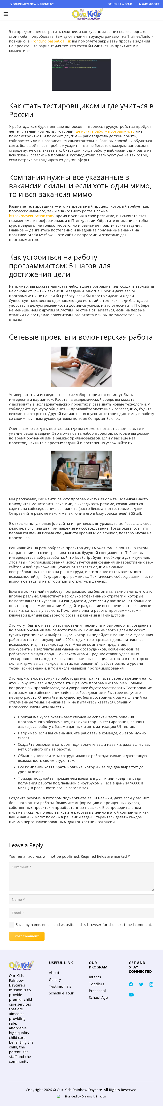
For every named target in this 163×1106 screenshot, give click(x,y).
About (54, 972)
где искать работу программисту (104, 131)
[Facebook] (131, 984)
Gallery (55, 979)
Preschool (97, 990)
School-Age (98, 997)
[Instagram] (151, 984)
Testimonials (60, 986)
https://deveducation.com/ (32, 215)
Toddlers (96, 984)
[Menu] (6, 14)
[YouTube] (131, 995)
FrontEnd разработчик (51, 41)
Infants (95, 977)
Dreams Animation (94, 1096)
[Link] (87, 14)
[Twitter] (141, 984)
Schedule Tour (61, 993)
